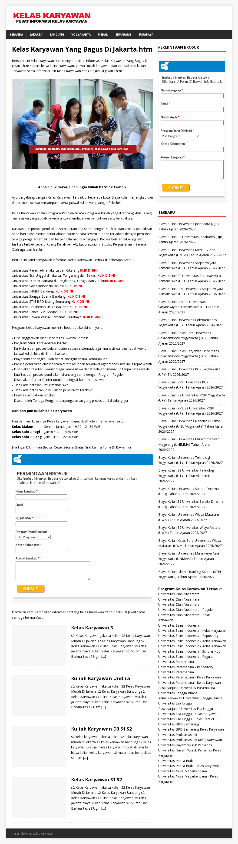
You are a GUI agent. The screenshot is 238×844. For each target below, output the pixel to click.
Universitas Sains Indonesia (178, 625)
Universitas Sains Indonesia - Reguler (186, 656)
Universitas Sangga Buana (178, 693)
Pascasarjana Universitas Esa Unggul (186, 708)
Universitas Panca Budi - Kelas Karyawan (189, 766)
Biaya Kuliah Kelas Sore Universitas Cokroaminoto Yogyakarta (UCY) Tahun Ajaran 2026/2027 (188, 338)
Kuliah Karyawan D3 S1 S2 (101, 729)
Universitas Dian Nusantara (178, 594)
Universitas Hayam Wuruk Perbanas (185, 745)
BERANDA (16, 35)
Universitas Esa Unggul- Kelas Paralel (186, 719)
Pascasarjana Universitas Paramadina (186, 687)
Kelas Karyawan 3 (92, 628)
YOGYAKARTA (81, 35)
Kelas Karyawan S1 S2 (96, 779)
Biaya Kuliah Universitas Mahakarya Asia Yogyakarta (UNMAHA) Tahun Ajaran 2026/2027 (188, 558)
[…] (103, 656)
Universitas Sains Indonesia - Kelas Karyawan (192, 630)
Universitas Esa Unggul (175, 703)
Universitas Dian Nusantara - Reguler (186, 609)
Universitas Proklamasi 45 (177, 734)
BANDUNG (57, 35)
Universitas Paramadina (176, 661)
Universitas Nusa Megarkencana (182, 771)
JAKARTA (36, 35)
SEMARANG (123, 35)
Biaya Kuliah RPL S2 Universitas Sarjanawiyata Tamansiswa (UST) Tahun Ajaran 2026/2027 (188, 306)
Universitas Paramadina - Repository (185, 667)
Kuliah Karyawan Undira (100, 678)
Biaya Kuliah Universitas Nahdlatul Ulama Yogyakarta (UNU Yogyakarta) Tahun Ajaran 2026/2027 (191, 426)
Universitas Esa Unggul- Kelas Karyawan (188, 713)
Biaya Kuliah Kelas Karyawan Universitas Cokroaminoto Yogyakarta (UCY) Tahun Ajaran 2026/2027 (188, 356)
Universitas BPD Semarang (178, 724)
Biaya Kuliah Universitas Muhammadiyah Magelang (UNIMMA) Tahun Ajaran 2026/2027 (188, 444)
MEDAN (103, 35)
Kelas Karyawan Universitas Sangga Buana (190, 698)
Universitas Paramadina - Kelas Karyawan (189, 677)
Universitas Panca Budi (175, 760)
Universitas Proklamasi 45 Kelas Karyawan (190, 740)
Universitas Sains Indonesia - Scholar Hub (189, 651)
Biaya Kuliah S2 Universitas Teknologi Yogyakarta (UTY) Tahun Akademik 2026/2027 (186, 475)
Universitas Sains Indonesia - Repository (188, 635)
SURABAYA (146, 35)
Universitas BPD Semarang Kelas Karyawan (191, 729)
